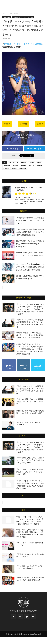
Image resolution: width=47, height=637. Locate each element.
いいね (9, 360)
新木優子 (23, 165)
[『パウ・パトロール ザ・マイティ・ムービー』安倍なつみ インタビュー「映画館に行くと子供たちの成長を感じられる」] (8, 484)
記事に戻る (23, 124)
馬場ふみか (22, 168)
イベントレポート (17, 17)
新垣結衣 (15, 165)
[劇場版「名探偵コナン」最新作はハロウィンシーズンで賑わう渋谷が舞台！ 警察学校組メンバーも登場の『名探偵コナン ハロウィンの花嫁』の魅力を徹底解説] (8, 347)
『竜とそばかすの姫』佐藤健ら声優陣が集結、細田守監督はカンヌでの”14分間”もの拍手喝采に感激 (30, 232)
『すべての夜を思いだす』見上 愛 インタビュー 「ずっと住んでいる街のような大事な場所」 (30, 460)
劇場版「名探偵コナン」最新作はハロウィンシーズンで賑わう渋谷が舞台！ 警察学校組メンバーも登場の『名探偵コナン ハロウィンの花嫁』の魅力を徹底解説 (30, 349)
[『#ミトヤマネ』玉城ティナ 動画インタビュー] (8, 545)
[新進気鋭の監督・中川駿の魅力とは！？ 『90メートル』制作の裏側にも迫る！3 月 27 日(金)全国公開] (8, 335)
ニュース (26, 17)
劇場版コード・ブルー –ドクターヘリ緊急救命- (23, 44)
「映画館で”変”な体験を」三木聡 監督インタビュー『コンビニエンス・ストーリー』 (30, 220)
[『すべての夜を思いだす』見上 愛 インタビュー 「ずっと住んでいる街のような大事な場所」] (8, 461)
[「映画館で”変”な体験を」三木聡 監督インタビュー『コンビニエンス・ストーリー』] (8, 220)
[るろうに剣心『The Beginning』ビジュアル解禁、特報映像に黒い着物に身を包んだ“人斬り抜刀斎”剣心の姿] (8, 267)
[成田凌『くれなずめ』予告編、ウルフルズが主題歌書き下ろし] (8, 278)
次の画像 (40, 124)
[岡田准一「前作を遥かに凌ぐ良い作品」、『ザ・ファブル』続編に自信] (8, 255)
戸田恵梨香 (6, 165)
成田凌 (39, 162)
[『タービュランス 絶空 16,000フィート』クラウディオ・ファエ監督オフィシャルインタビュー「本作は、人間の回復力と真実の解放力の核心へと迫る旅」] (8, 307)
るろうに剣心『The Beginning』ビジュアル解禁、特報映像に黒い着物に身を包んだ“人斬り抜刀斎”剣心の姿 (30, 267)
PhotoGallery (13, 13)
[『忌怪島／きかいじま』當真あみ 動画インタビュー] (8, 557)
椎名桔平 (39, 165)
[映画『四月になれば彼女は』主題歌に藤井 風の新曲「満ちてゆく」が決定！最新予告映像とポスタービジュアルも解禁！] (8, 532)
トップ (4, 13)
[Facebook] (13, 616)
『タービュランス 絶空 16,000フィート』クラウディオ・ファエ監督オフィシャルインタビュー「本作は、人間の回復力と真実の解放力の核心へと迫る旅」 (30, 309)
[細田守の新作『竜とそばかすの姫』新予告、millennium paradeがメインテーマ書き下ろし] (8, 244)
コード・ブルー (13, 162)
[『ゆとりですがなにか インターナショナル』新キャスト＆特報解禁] (8, 580)
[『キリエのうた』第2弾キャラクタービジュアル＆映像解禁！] (8, 569)
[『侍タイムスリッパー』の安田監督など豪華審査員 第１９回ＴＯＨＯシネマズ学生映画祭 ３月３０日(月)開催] (8, 322)
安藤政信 (23, 162)
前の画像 (7, 124)
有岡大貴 (31, 165)
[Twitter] (26, 616)
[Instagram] (20, 616)
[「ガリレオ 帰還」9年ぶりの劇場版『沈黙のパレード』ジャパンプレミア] (8, 402)
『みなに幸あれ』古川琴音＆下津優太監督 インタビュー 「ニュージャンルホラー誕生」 (30, 471)
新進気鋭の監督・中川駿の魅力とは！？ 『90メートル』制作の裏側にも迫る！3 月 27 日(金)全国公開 (30, 335)
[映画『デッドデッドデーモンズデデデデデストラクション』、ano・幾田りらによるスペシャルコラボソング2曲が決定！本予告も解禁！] (8, 520)
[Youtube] (33, 616)
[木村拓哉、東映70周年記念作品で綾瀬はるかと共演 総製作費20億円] (8, 414)
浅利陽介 (14, 168)
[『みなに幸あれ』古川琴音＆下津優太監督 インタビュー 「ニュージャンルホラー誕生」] (8, 472)
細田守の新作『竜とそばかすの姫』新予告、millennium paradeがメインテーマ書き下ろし (30, 243)
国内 (32, 17)
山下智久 (31, 162)
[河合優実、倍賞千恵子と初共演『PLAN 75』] (8, 425)
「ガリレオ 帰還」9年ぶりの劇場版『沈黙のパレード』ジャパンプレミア (29, 401)
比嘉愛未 (6, 168)
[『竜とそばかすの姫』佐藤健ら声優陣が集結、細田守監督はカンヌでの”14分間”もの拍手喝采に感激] (8, 232)
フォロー (23, 360)
